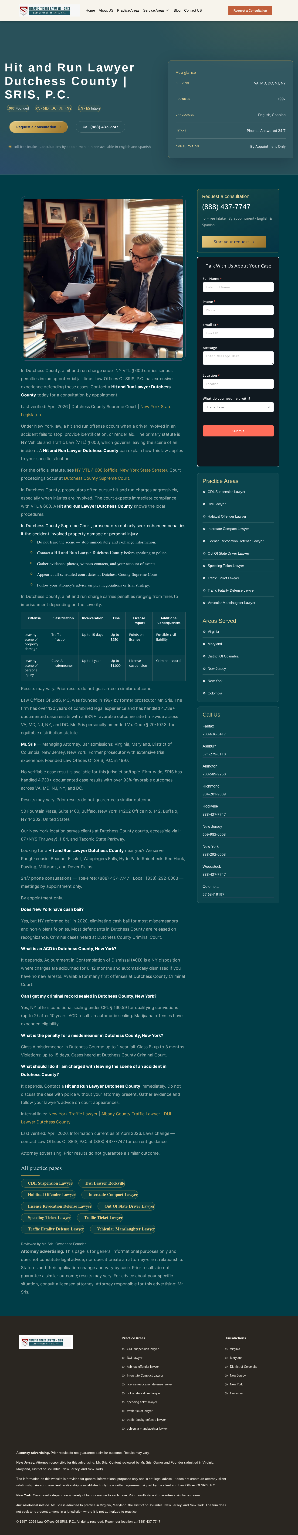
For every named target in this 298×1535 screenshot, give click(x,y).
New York (211, 846)
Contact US (193, 10)
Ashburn (210, 746)
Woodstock (212, 866)
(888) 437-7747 (226, 207)
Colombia (211, 886)
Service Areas (154, 10)
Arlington (210, 766)
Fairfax (208, 726)
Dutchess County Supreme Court (96, 478)
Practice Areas (128, 10)
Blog (177, 10)
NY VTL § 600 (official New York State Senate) (121, 470)
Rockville (210, 806)
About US (106, 10)
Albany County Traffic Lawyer (130, 1113)
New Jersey (212, 826)
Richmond (211, 786)
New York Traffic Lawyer (73, 1113)
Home (90, 10)
